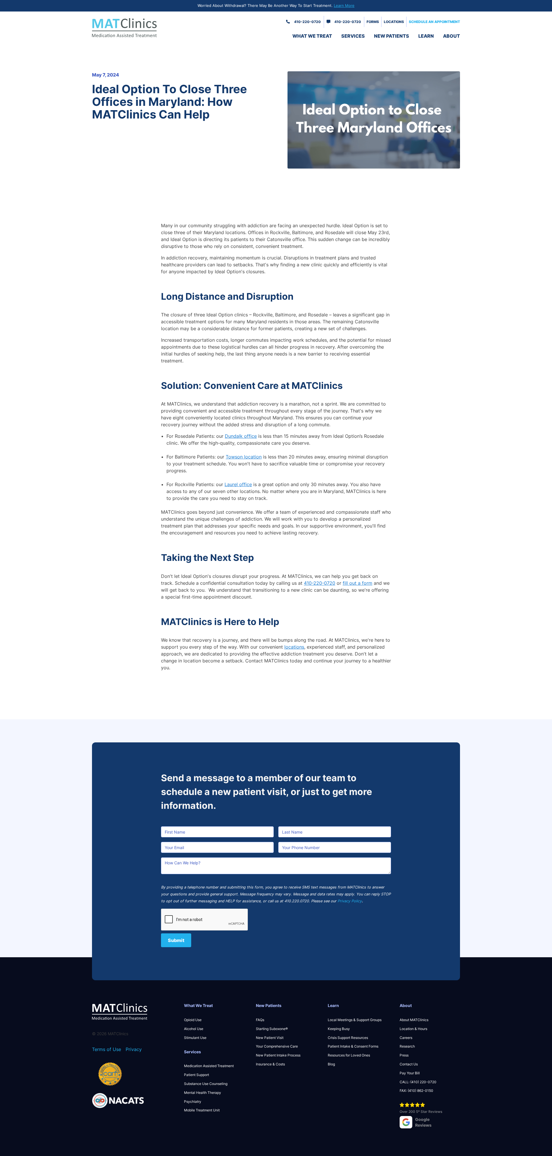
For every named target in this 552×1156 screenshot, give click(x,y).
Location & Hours (413, 1029)
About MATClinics (414, 1020)
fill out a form (357, 583)
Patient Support (196, 1075)
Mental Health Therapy (202, 1092)
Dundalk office (241, 436)
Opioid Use (193, 1020)
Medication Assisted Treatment (209, 1066)
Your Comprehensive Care (277, 1046)
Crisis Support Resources (348, 1037)
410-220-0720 (307, 22)
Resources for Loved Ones (349, 1055)
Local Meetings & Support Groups (355, 1020)
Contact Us (409, 1064)
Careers (406, 1037)
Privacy (134, 1049)
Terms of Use (106, 1049)
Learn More (344, 5)
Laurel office (238, 484)
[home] (135, 27)
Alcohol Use (193, 1029)
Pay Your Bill (410, 1073)
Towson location (244, 457)
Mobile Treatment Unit (202, 1110)
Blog (331, 1064)
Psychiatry (192, 1101)
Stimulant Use (195, 1037)
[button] (312, 36)
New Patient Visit (269, 1037)
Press (404, 1055)
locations (294, 647)
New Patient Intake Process (278, 1055)
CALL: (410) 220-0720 (418, 1082)
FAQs (260, 1020)
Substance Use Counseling (205, 1084)
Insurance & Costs (270, 1064)
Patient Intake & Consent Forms (353, 1046)
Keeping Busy (339, 1029)
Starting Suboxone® (272, 1029)
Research (407, 1046)
